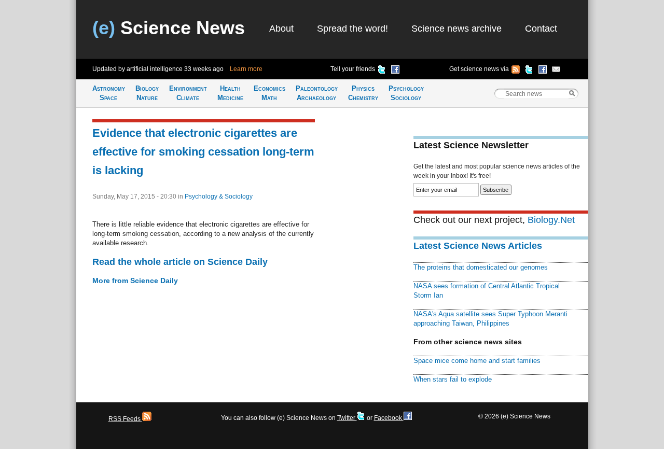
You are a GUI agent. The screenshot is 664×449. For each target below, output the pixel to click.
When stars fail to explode (452, 379)
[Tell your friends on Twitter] (382, 71)
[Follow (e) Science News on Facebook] (542, 71)
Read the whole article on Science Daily (180, 262)
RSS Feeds (125, 419)
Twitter (347, 418)
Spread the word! (352, 28)
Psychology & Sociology (219, 196)
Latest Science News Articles (477, 246)
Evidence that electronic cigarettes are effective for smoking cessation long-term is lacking (203, 152)
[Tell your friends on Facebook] (395, 71)
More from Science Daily (135, 280)
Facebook (389, 418)
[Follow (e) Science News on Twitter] (529, 71)
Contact (541, 28)
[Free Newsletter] (556, 71)
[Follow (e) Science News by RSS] (515, 71)
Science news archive (456, 28)
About (281, 28)
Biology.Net (551, 220)
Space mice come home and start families (477, 360)
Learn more (246, 69)
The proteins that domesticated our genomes (480, 267)
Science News (168, 27)
